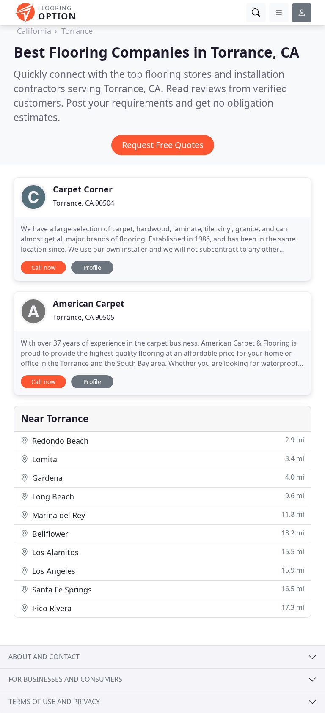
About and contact (44, 656)
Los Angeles (167, 570)
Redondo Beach (167, 440)
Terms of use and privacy (54, 701)
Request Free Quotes (163, 145)
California (34, 31)
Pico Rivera (167, 608)
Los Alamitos (167, 552)
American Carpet (88, 303)
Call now (43, 267)
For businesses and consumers (65, 679)
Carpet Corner (83, 189)
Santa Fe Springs (167, 589)
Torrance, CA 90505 (83, 317)
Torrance (77, 31)
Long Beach (167, 496)
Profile (92, 267)
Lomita (167, 459)
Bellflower (167, 533)
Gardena (167, 477)
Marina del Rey (167, 515)
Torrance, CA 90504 (83, 203)
